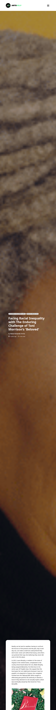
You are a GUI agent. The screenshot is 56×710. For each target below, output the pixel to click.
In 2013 (14, 660)
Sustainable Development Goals (17, 313)
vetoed (23, 682)
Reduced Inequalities (32, 313)
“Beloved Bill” (26, 675)
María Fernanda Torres (17, 334)
